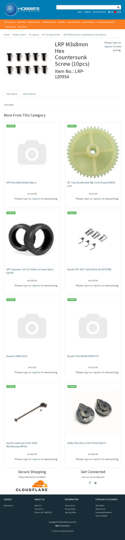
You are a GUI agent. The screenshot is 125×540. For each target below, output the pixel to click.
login (115, 42)
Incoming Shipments (105, 22)
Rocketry (61, 22)
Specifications (29, 93)
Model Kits (21, 22)
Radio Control (9, 22)
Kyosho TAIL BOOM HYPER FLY (83, 356)
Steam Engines (88, 22)
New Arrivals (10, 26)
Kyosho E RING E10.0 (16, 356)
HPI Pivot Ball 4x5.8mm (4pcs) (21, 182)
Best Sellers (22, 26)
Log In (79, 12)
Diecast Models (74, 22)
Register (87, 12)
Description (12, 93)
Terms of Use (70, 505)
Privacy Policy (70, 509)
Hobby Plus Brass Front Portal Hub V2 (86, 443)
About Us (38, 505)
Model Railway (34, 22)
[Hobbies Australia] (23, 9)
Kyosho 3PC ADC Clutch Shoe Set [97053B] (89, 269)
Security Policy (70, 512)
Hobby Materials (49, 22)
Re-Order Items (99, 12)
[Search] (118, 7)
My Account (8, 505)
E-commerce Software (60, 531)
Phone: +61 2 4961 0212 (43, 512)
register (108, 46)
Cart (115, 12)
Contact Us (39, 509)
